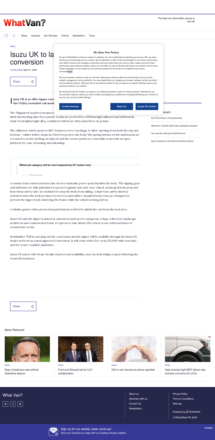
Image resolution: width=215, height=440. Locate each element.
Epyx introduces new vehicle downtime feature (172, 140)
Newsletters (135, 408)
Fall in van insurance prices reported (133, 369)
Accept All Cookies (147, 106)
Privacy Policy (180, 393)
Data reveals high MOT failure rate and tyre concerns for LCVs (185, 371)
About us (134, 393)
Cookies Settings (70, 106)
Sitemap (177, 403)
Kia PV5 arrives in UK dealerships (167, 117)
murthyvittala (16, 69)
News (12, 46)
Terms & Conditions (183, 398)
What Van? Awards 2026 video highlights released (174, 125)
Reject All (121, 106)
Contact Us (135, 403)
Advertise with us (138, 398)
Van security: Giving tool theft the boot (168, 133)
